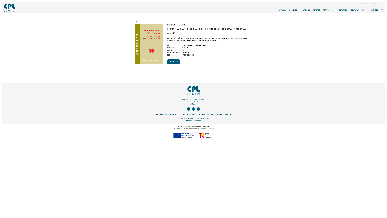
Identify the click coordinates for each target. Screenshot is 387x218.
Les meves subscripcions (299, 10)
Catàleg (282, 10)
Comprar (174, 62)
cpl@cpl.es (193, 104)
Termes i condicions (177, 114)
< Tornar (137, 22)
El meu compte (363, 4)
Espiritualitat (171, 25)
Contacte (374, 10)
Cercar (373, 4)
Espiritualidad (181, 25)
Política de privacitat (205, 114)
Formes (326, 10)
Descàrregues (161, 114)
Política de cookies (223, 114)
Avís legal (191, 114)
